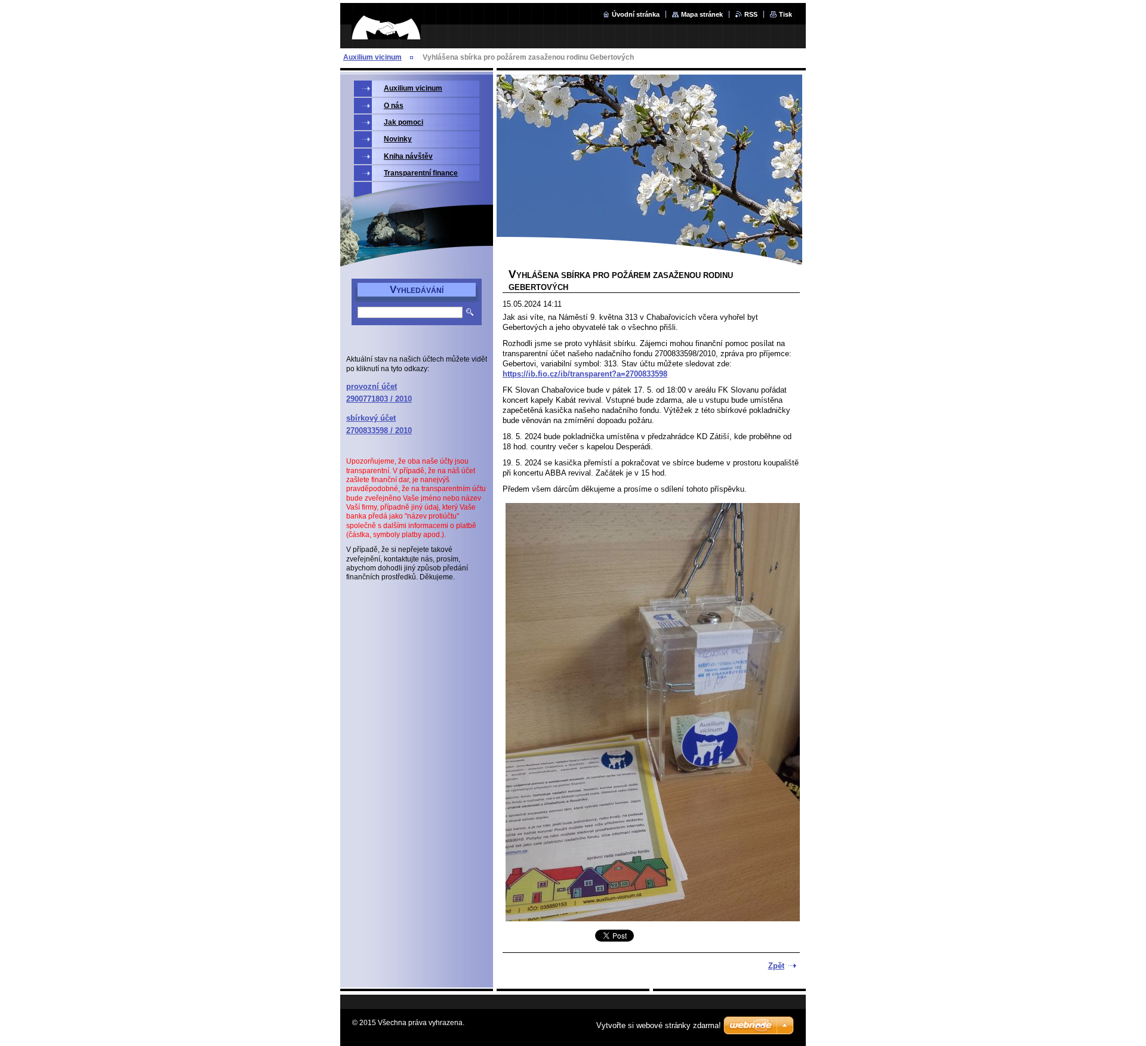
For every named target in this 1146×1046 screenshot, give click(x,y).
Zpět (776, 965)
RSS (750, 14)
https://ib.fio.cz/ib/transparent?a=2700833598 (585, 373)
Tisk (785, 14)
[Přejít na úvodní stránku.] (386, 33)
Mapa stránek (702, 14)
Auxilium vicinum (372, 57)
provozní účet (371, 386)
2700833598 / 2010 (379, 430)
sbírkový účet (371, 418)
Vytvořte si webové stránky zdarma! (658, 1025)
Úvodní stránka (636, 14)
